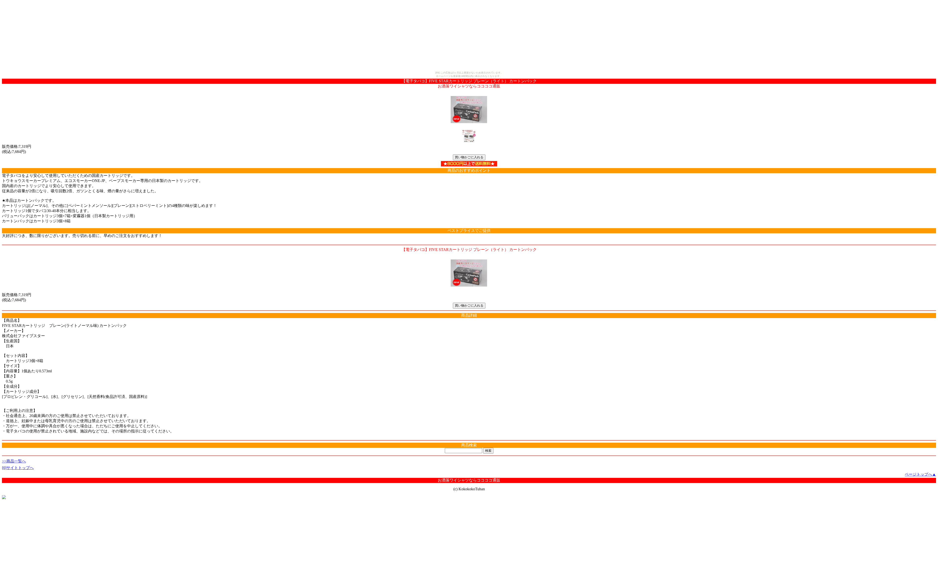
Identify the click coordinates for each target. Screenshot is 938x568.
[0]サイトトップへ (18, 468)
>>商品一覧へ (14, 461)
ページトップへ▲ (920, 474)
